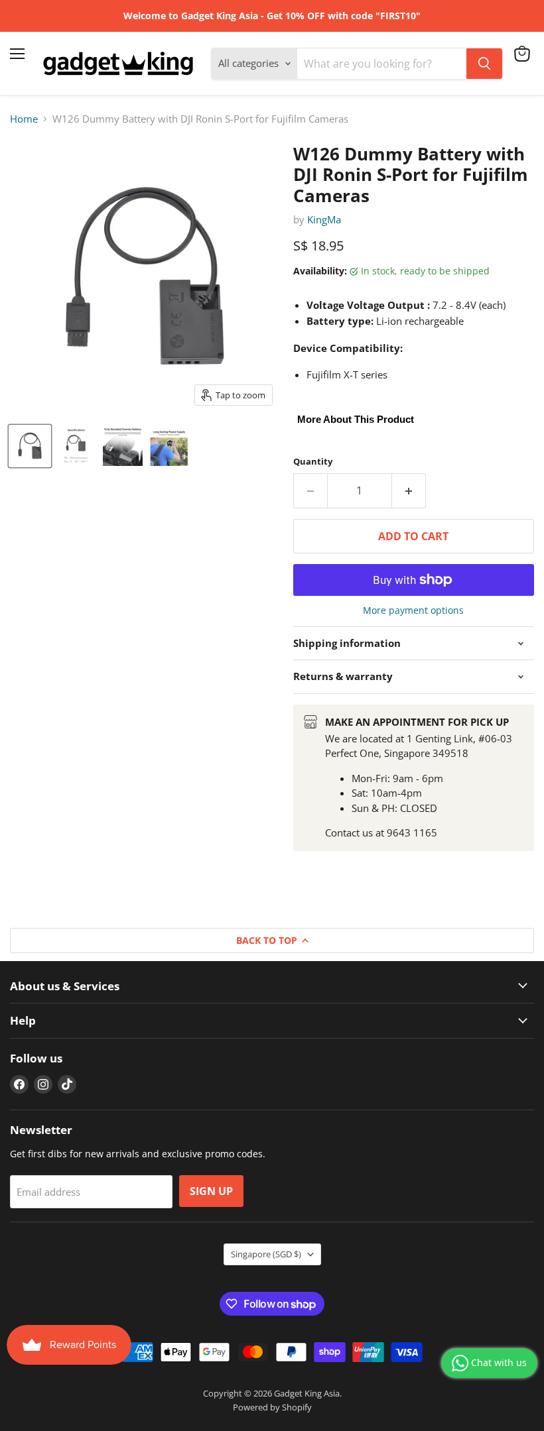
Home (24, 119)
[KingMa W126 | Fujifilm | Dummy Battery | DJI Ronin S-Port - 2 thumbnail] (76, 446)
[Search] (484, 63)
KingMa (324, 219)
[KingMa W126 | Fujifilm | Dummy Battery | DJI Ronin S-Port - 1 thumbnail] (30, 446)
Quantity (312, 462)
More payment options (413, 610)
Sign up (211, 1191)
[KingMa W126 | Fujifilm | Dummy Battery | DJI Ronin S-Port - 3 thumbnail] (123, 446)
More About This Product (355, 419)
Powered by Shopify (272, 1407)
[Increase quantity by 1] (409, 490)
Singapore (266, 1254)
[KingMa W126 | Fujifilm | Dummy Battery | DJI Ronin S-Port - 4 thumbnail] (169, 446)
